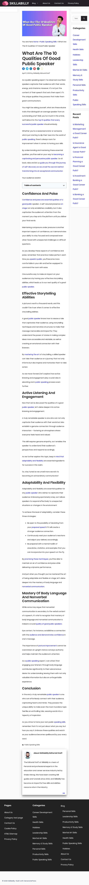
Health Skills (78, 49)
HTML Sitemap (10, 834)
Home (35, 41)
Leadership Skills (40, 833)
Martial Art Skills (80, 70)
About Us (46, 3)
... (64, 791)
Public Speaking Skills (48, 41)
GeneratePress (30, 881)
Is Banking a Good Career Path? (79, 199)
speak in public (36, 259)
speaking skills (59, 722)
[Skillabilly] (15, 3)
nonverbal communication (33, 586)
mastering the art (32, 354)
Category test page (13, 817)
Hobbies (76, 54)
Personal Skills (79, 85)
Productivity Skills (41, 854)
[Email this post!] (42, 69)
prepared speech (39, 527)
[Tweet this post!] (27, 69)
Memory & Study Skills (43, 843)
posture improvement (47, 645)
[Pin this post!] (34, 69)
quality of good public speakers (49, 624)
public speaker (28, 286)
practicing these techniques (36, 559)
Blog (34, 3)
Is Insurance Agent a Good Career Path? (79, 147)
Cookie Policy (10, 828)
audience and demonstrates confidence (47, 635)
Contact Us (59, 3)
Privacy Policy (73, 3)
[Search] (84, 18)
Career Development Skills (79, 39)
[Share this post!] (23, 69)
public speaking (28, 139)
